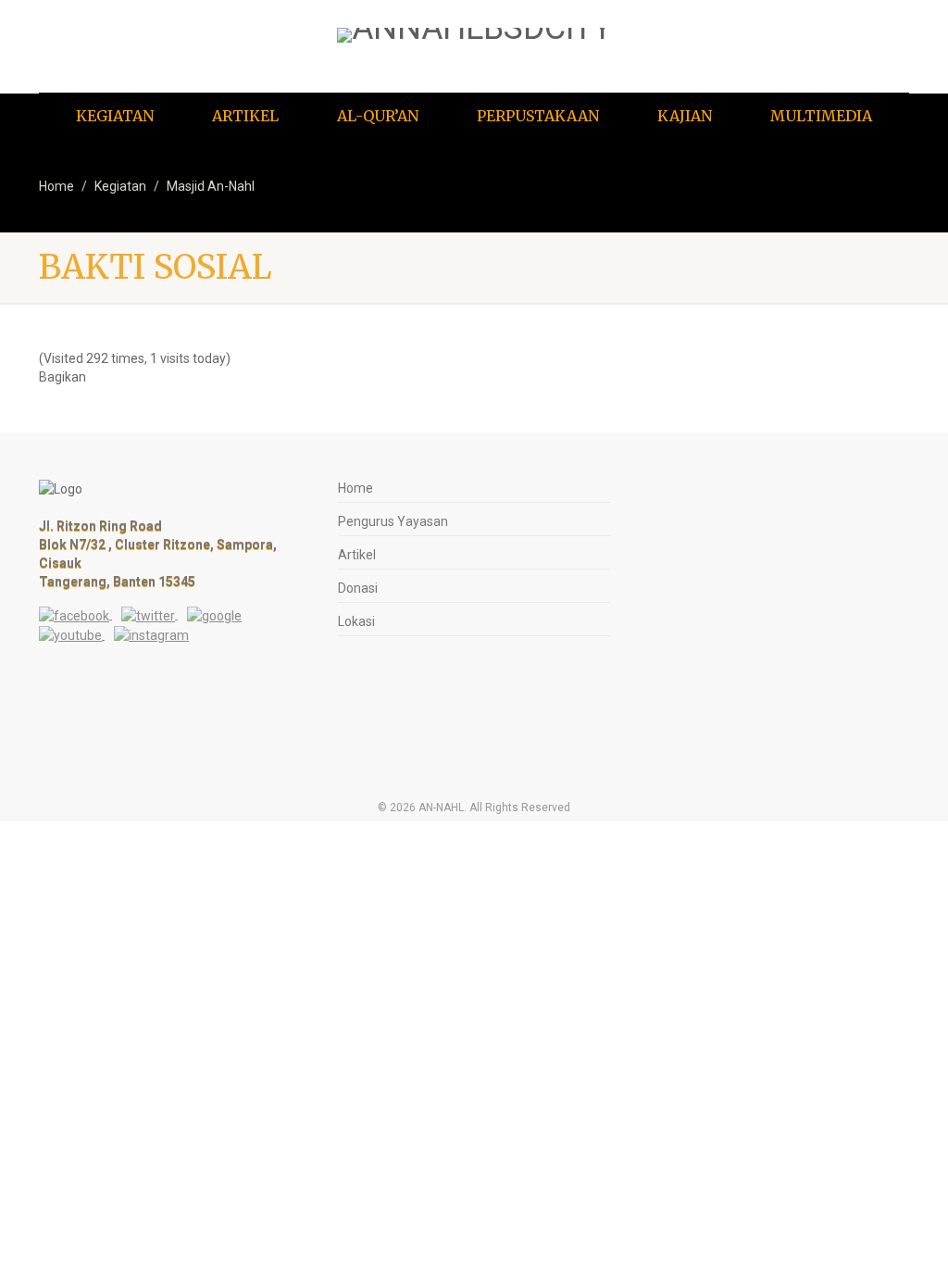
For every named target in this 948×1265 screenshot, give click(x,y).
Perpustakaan (538, 115)
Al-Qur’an (377, 115)
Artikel (245, 115)
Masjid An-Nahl (211, 186)
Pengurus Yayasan (393, 521)
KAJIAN (684, 115)
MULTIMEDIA (821, 115)
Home (56, 186)
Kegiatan (115, 115)
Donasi (358, 588)
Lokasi (356, 621)
